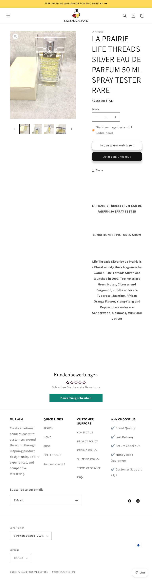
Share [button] (99, 170)
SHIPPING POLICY (88, 459)
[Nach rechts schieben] (71, 129)
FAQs (80, 477)
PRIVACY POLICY (87, 441)
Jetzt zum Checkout (117, 156)
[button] (8, 15)
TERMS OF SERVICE (89, 468)
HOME (47, 437)
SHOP (47, 446)
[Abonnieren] (76, 500)
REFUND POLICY (87, 450)
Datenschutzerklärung (64, 571)
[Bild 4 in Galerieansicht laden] (61, 129)
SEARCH (49, 428)
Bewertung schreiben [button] (75, 398)
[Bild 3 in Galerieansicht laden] (49, 129)
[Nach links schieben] (14, 129)
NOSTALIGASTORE (38, 572)
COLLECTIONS (52, 455)
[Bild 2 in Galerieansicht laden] (37, 129)
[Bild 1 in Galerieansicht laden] (25, 129)
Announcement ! (54, 464)
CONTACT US (85, 432)
